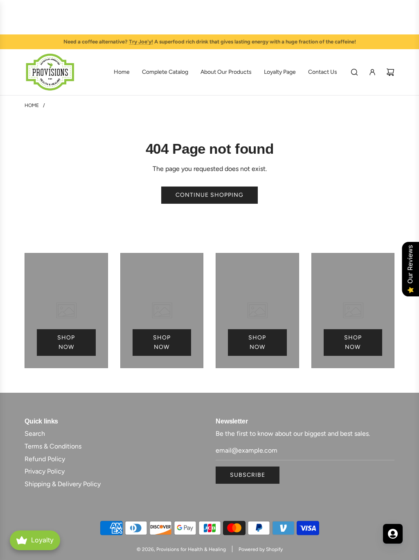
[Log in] (372, 72)
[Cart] (390, 72)
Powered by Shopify (261, 549)
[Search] (354, 72)
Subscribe (247, 474)
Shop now (66, 342)
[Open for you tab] (393, 534)
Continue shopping (209, 194)
